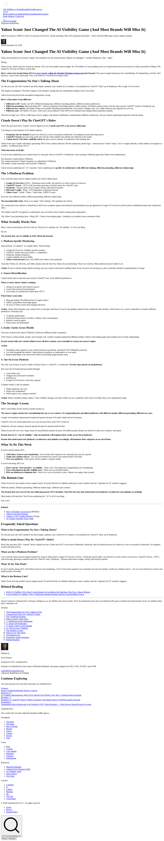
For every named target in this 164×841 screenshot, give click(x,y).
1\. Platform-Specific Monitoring (19, 621)
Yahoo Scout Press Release (17, 514)
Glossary (45, 14)
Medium (9, 792)
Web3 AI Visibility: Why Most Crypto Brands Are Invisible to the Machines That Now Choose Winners (48, 592)
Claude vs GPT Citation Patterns (19, 516)
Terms (8, 807)
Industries (38, 14)
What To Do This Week (15, 633)
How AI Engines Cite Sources (18, 512)
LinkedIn (4, 671)
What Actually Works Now (17, 619)
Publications (29, 14)
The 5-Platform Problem (16, 617)
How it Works (16, 9)
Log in (21, 16)
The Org (9, 796)
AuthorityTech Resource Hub (18, 769)
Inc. (7, 794)
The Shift (7, 9)
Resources (38, 9)
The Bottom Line (13, 635)
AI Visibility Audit (13, 771)
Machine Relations (13, 767)
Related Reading (13, 640)
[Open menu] (4, 19)
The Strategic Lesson (14, 630)
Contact (9, 733)
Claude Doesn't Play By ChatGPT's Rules (23, 614)
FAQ (8, 738)
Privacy (9, 810)
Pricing (31, 9)
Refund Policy (12, 812)
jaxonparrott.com (17, 671)
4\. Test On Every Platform (17, 628)
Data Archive (11, 774)
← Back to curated (8, 21)
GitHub (9, 789)
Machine (12, 839)
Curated (10, 14)
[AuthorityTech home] (22, 7)
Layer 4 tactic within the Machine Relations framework (59, 73)
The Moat (10, 724)
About (8, 731)
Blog (5, 14)
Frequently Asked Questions (17, 637)
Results (25, 9)
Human (4, 839)
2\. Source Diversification (16, 623)
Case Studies (18, 14)
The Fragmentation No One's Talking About (24, 612)
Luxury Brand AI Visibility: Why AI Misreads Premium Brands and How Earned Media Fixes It (45, 594)
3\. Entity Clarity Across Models (19, 626)
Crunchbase (11, 799)
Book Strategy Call (11, 16)
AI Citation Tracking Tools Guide (19, 518)
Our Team (10, 776)
